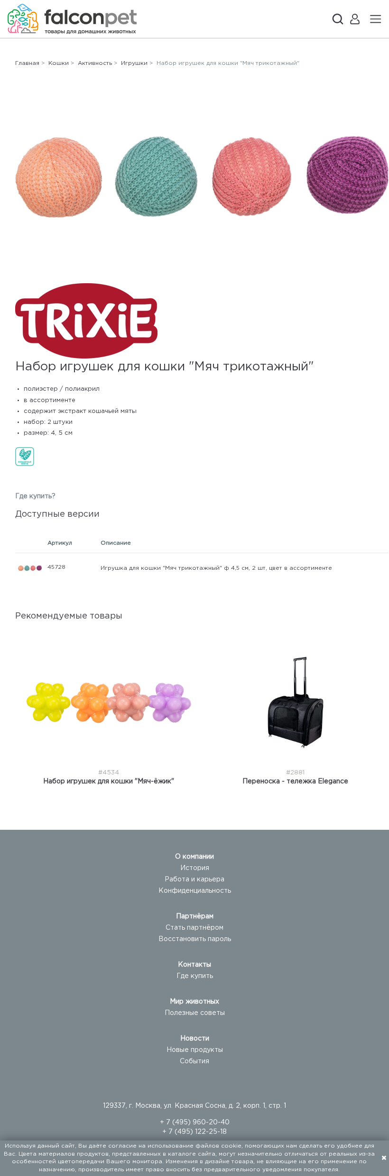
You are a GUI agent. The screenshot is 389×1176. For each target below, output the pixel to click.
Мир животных (194, 1002)
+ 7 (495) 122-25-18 (194, 1132)
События (194, 1061)
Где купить (194, 976)
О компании (194, 857)
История (194, 868)
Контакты (194, 965)
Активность (95, 63)
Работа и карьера (194, 879)
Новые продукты (195, 1050)
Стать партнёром (194, 928)
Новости (194, 1038)
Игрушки (134, 63)
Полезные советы (195, 1013)
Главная (27, 63)
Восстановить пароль (194, 939)
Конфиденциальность (194, 891)
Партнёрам (194, 916)
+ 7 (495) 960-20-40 (195, 1122)
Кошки (58, 63)
